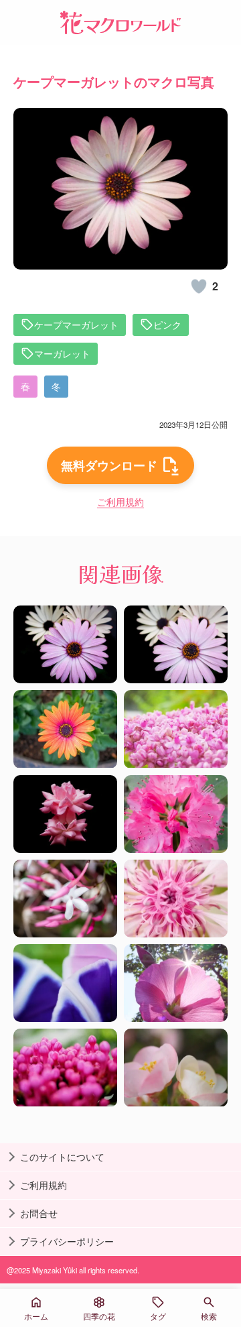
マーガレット (62, 353)
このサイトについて (62, 1156)
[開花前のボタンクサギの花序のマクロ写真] (65, 1067)
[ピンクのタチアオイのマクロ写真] (176, 983)
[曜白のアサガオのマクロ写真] (65, 983)
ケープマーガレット (76, 324)
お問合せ (39, 1213)
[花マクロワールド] (120, 22)
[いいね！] (199, 286)
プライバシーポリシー (67, 1241)
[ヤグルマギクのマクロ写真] (176, 898)
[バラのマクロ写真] (65, 814)
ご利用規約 (120, 501)
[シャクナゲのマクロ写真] (176, 814)
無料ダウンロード (109, 465)
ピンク (167, 324)
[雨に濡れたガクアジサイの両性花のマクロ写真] (176, 729)
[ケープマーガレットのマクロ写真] (65, 644)
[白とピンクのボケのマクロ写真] (176, 1067)
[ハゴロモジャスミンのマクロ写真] (65, 898)
